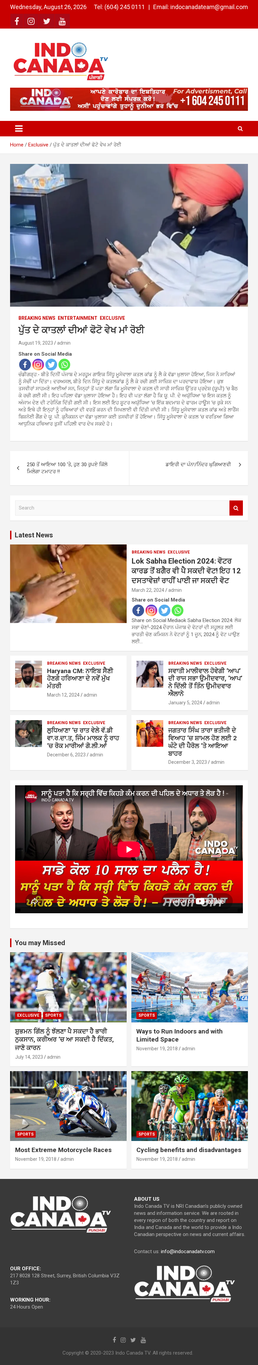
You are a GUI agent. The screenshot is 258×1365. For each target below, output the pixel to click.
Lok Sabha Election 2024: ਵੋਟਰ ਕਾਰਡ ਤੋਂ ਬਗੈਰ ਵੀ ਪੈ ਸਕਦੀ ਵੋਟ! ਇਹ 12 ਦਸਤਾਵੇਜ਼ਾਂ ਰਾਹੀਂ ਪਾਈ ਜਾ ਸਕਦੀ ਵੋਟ (186, 570)
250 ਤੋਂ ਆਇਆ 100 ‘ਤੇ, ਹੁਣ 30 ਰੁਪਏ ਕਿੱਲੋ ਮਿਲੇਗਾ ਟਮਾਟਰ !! (67, 468)
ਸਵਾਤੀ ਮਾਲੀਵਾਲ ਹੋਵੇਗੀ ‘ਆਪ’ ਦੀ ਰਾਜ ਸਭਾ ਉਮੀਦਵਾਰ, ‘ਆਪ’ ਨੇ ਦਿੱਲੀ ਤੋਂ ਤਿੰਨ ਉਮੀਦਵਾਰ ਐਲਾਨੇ (205, 682)
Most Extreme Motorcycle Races (63, 1150)
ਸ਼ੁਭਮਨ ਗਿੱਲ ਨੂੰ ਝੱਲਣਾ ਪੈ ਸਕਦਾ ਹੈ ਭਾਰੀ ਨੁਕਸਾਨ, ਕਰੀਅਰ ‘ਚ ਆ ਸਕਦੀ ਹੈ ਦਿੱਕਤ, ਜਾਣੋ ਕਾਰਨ (64, 1039)
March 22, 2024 (148, 590)
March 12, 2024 (63, 695)
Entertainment (77, 318)
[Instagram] (38, 364)
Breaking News (36, 318)
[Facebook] (25, 364)
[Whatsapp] (64, 364)
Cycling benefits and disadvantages (188, 1150)
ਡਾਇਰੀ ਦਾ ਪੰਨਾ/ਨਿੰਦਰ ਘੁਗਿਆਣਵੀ (198, 464)
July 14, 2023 (29, 1057)
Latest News (34, 535)
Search (236, 508)
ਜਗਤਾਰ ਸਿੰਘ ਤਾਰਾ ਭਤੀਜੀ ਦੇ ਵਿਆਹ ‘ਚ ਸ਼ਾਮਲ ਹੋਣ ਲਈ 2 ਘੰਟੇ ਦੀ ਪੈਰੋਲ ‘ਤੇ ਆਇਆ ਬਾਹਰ (202, 741)
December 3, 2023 (187, 762)
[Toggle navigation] (19, 128)
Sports (53, 1015)
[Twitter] (51, 364)
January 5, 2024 (185, 702)
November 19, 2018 (157, 1048)
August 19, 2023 (35, 343)
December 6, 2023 (66, 754)
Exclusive (112, 318)
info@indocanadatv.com (188, 1251)
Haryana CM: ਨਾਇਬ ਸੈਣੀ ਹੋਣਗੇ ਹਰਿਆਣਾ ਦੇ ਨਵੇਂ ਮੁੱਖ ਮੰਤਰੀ (80, 678)
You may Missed (40, 943)
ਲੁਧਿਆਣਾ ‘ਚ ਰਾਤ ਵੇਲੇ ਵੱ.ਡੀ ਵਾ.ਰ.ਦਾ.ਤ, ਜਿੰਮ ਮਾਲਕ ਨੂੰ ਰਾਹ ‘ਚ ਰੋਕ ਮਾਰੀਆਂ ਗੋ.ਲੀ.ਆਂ (83, 738)
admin (64, 343)
